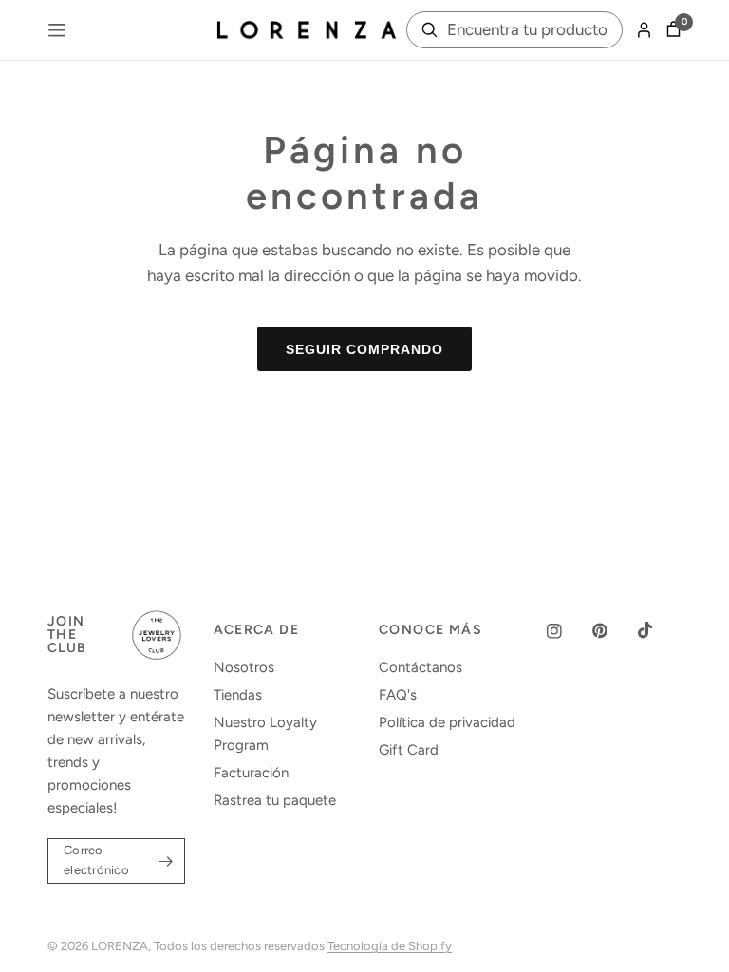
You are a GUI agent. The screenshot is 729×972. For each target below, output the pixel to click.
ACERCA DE (257, 630)
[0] (670, 30)
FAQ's (398, 694)
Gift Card (409, 749)
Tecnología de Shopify (389, 946)
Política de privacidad (447, 722)
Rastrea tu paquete (275, 800)
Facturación (251, 772)
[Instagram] (568, 631)
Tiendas (238, 694)
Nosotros (244, 667)
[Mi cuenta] (644, 30)
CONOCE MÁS (430, 630)
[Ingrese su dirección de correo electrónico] (166, 861)
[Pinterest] (613, 631)
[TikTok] (659, 630)
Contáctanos (420, 667)
